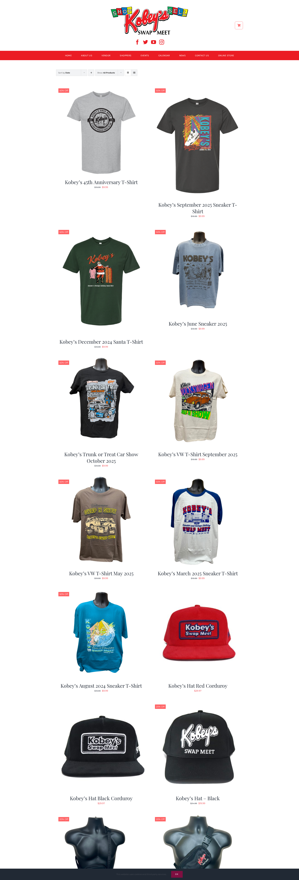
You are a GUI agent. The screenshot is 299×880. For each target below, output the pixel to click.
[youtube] (153, 42)
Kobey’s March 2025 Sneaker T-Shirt (198, 573)
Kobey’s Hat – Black (198, 798)
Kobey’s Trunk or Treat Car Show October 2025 (101, 457)
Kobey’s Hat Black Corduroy (101, 798)
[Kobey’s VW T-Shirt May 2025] (101, 478)
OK (177, 874)
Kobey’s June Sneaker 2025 (198, 323)
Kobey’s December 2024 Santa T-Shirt (101, 341)
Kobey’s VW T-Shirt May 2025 (101, 573)
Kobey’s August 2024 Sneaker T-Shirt (101, 685)
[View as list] (134, 73)
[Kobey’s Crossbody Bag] (101, 815)
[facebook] (137, 42)
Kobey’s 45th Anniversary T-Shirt (101, 182)
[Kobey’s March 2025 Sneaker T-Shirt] (198, 478)
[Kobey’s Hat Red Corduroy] (198, 590)
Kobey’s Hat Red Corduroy (197, 685)
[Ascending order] (91, 73)
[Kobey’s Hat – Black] (198, 703)
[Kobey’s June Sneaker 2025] (198, 228)
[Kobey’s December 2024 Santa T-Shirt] (101, 228)
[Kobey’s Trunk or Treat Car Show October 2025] (101, 359)
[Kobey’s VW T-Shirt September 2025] (198, 359)
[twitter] (145, 42)
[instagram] (161, 42)
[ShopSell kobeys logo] (149, 7)
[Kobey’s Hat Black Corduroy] (101, 703)
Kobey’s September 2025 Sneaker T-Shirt (197, 207)
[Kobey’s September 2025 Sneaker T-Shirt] (198, 87)
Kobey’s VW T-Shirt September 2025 (197, 454)
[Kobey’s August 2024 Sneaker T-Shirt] (101, 590)
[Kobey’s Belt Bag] (198, 815)
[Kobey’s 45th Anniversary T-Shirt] (101, 87)
